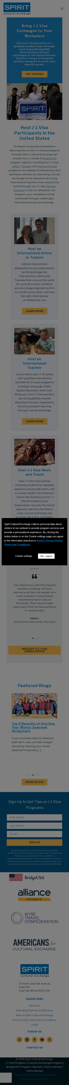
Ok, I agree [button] (46, 556)
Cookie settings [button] (23, 556)
